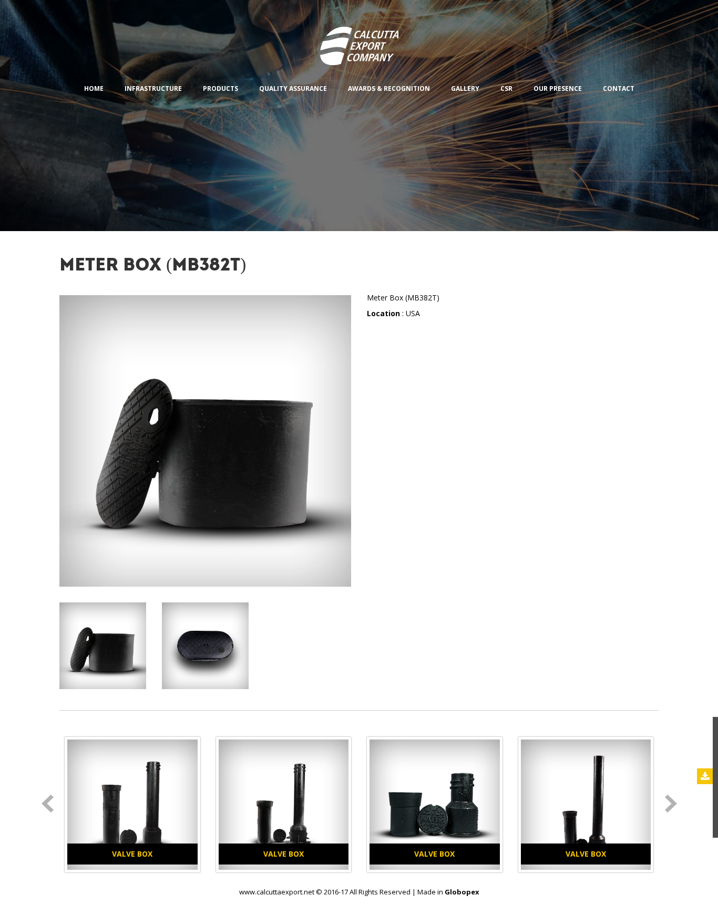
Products (220, 88)
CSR (506, 88)
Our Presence (558, 88)
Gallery (465, 88)
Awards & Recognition (389, 88)
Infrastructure (153, 88)
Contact (618, 88)
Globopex (462, 892)
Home (94, 88)
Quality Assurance (293, 88)
